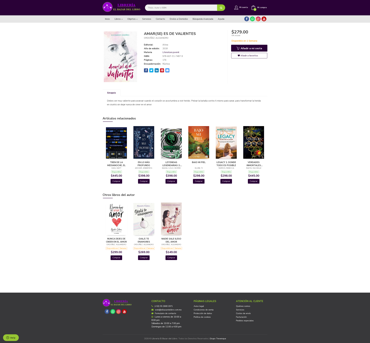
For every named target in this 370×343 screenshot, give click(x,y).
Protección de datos (203, 313)
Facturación (241, 317)
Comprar (116, 181)
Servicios (240, 309)
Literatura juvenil (170, 52)
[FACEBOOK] (246, 19)
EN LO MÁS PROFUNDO (144, 164)
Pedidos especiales (245, 320)
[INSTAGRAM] (258, 19)
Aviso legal (199, 306)
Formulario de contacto (165, 313)
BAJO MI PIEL (199, 162)
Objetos (131, 19)
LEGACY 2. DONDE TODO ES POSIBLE (226, 164)
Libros (117, 19)
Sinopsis (111, 92)
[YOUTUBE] (264, 19)
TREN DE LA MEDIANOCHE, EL (116, 164)
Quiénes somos (243, 306)
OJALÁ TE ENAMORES (144, 240)
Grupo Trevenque (218, 338)
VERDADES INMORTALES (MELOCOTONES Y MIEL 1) (253, 164)
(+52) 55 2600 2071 (164, 306)
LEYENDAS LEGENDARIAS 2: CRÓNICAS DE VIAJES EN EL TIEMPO (171, 164)
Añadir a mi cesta (251, 48)
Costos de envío (243, 313)
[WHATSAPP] (252, 19)
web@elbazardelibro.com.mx (168, 309)
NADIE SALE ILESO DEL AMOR (171, 240)
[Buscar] (221, 7)
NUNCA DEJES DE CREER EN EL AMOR (116, 240)
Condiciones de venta (203, 309)
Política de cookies (202, 317)
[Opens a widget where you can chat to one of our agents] (11, 338)
